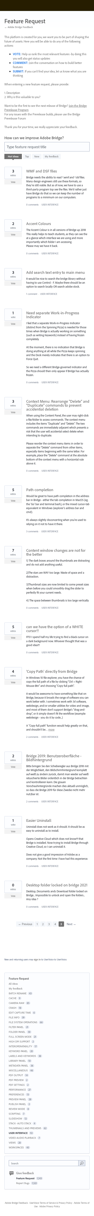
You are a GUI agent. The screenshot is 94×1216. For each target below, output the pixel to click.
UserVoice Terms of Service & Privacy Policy (51, 1202)
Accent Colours (38, 223)
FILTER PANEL (16, 1027)
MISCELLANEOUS (18, 1070)
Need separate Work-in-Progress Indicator (52, 314)
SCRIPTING (15, 1113)
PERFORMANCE (17, 1089)
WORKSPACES (16, 1147)
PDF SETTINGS (17, 1084)
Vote (13, 182)
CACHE (12, 998)
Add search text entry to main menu (55, 272)
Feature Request (25, 1178)
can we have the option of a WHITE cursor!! (54, 628)
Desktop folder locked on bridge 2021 (56, 884)
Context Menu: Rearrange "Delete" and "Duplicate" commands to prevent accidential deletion (57, 405)
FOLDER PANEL (17, 1031)
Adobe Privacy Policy (49, 1206)
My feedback (52, 156)
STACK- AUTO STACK (20, 1123)
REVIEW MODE (17, 1109)
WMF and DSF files (41, 171)
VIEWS (12, 1142)
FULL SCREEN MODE (20, 1036)
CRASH (12, 1007)
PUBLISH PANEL (17, 1104)
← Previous (25, 924)
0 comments (32, 204)
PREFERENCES (16, 1094)
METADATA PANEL (18, 1065)
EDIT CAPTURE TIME (20, 1012)
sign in (37, 959)
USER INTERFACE (50, 204)
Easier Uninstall (38, 820)
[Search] (81, 1163)
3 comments (32, 531)
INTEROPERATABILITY (20, 1046)
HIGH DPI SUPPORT (19, 1041)
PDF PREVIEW (16, 1080)
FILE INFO (14, 1017)
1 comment (31, 293)
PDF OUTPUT (16, 1075)
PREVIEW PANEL (17, 1099)
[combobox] (44, 1163)
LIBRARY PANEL (17, 1060)
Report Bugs (23, 1183)
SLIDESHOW (15, 1118)
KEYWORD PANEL (18, 1051)
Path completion (39, 489)
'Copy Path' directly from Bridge (51, 671)
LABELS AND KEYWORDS (22, 1056)
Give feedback (25, 1173)
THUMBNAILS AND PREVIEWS (25, 1128)
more (51, 729)
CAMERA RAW (16, 1003)
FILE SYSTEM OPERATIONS (23, 1022)
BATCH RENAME (17, 993)
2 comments (32, 736)
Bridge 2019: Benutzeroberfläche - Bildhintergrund (54, 757)
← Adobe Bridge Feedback (18, 27)
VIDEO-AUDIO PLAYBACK (22, 1137)
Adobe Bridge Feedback (16, 1202)
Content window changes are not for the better (55, 552)
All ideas (13, 983)
